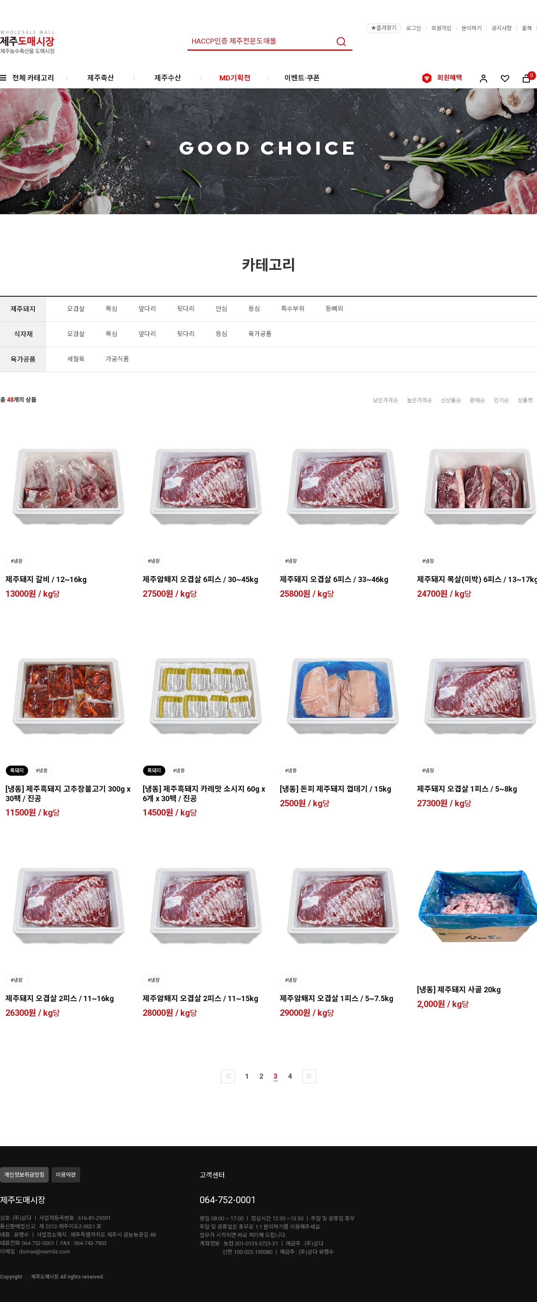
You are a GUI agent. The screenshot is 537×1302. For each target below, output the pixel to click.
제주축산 (100, 78)
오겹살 (76, 309)
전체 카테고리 (33, 78)
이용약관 (66, 1175)
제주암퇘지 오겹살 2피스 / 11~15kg (200, 998)
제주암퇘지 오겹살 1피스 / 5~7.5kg (337, 998)
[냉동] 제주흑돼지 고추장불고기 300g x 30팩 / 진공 (67, 793)
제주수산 (167, 78)
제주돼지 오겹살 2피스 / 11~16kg (59, 998)
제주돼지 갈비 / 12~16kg (46, 579)
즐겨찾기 (383, 28)
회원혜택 (449, 78)
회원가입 (441, 28)
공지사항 (502, 28)
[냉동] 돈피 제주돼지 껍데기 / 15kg (335, 788)
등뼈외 (334, 309)
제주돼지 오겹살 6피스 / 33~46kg (334, 579)
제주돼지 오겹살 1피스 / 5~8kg (467, 788)
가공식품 (117, 359)
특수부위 (293, 309)
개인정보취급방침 (24, 1175)
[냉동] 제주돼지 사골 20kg (459, 989)
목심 (111, 309)
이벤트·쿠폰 (302, 78)
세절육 (76, 359)
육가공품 (260, 334)
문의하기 (471, 28)
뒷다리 (186, 309)
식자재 (23, 334)
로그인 (413, 28)
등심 (254, 309)
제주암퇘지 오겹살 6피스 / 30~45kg (200, 579)
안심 (221, 309)
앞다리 (147, 309)
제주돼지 (23, 309)
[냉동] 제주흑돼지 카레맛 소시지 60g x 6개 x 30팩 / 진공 (204, 793)
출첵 (527, 28)
